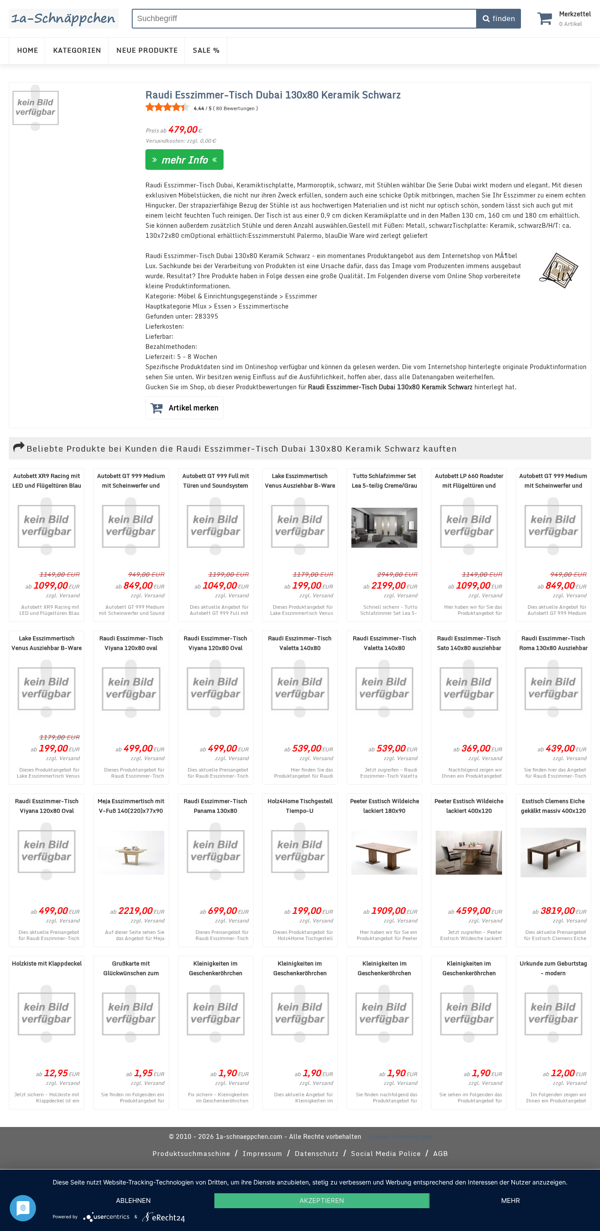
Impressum (262, 1153)
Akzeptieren (322, 1200)
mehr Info (184, 159)
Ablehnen (133, 1200)
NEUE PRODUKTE (147, 50)
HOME (27, 50)
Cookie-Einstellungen (400, 1136)
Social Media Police (386, 1153)
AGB (440, 1153)
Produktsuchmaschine (191, 1153)
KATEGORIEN (77, 50)
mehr (510, 1200)
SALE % (206, 50)
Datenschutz (317, 1153)
